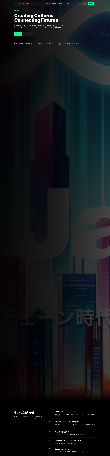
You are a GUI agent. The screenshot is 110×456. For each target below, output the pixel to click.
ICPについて (61, 3)
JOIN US (91, 3)
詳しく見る (18, 33)
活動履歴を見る (28, 34)
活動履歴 (54, 3)
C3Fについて (47, 3)
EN (84, 3)
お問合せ (67, 3)
